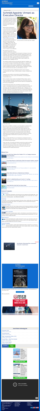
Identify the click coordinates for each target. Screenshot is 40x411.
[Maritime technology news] (7, 3)
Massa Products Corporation (7, 211)
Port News (28, 403)
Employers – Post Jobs (12, 346)
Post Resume (5, 345)
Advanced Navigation (6, 223)
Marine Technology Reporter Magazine (7, 402)
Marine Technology (17, 404)
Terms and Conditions (5, 408)
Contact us (3, 406)
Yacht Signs (4, 199)
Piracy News (29, 404)
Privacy (3, 409)
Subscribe (20, 361)
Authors (3, 407)
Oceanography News (18, 402)
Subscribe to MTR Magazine (6, 403)
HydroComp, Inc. (5, 193)
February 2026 (20, 267)
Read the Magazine (20, 291)
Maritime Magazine (30, 402)
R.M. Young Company (6, 204)
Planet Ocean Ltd (5, 217)
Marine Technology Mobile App (6, 405)
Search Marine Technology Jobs (20, 328)
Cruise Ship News (29, 405)
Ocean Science (17, 405)
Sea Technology (17, 403)
